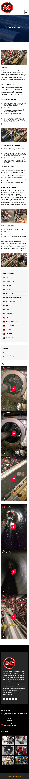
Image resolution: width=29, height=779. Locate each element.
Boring (7, 317)
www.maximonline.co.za (14, 776)
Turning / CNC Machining (12, 321)
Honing (7, 277)
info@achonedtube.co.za (10, 725)
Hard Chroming (9, 305)
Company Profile (9, 352)
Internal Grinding (10, 329)
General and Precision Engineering (14, 297)
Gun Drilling (8, 285)
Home (11, 30)
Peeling (7, 309)
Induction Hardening (10, 293)
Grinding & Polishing (10, 325)
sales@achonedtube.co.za (10, 723)
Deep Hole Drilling (10, 289)
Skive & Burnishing (10, 301)
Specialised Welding (10, 338)
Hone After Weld (10, 281)
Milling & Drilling (9, 334)
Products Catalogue (10, 356)
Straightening (9, 313)
